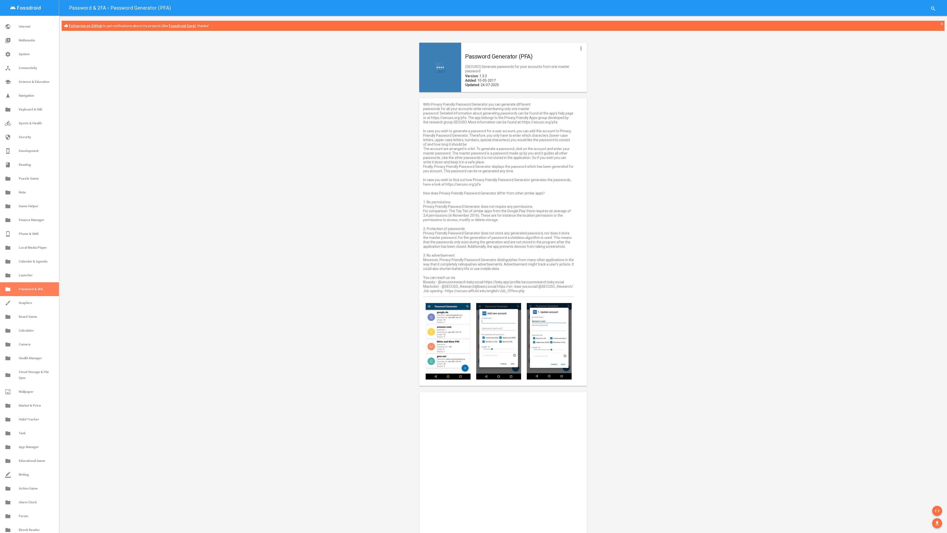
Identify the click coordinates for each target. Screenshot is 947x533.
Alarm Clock (21, 502)
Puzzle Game (22, 179)
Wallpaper (19, 392)
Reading (18, 165)
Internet (17, 27)
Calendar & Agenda (26, 262)
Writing (17, 475)
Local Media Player (26, 248)
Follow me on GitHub (85, 26)
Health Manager (23, 358)
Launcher (19, 275)
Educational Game (25, 461)
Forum (16, 516)
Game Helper (21, 206)
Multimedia (20, 40)
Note (15, 192)
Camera (17, 344)
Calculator (19, 331)
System (17, 54)
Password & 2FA (87, 8)
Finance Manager (24, 220)
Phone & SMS (22, 234)
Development (21, 151)
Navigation (19, 96)
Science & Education (27, 82)
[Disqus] (499, 461)
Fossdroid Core (182, 26)
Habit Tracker (22, 419)
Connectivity (21, 68)
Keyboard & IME (23, 110)
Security (18, 137)
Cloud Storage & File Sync (27, 375)
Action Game (21, 489)
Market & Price (23, 406)
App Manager (22, 447)
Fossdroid (25, 8)
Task (15, 433)
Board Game (21, 317)
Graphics (18, 303)
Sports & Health (23, 123)
